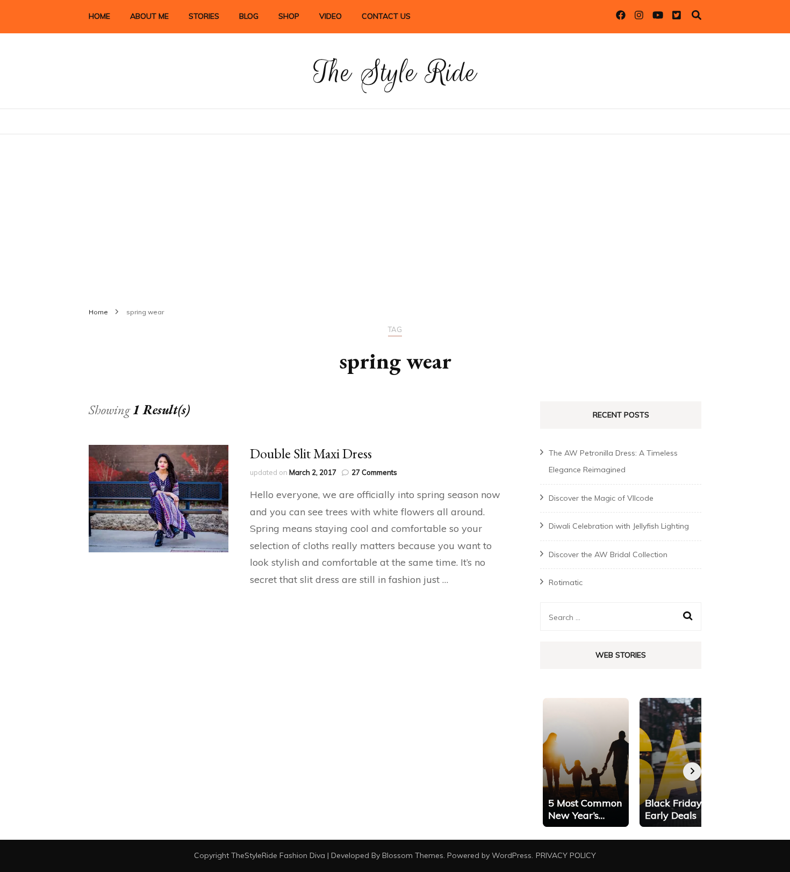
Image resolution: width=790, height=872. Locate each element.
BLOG (248, 16)
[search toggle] (696, 15)
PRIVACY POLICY (566, 855)
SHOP (288, 16)
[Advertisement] (395, 215)
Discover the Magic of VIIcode (601, 498)
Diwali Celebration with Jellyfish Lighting (619, 526)
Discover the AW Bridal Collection (608, 554)
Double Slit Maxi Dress (311, 453)
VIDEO (330, 16)
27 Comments (374, 472)
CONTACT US (386, 16)
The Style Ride (395, 72)
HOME (99, 16)
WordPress (512, 855)
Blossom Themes (412, 855)
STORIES (204, 16)
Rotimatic (566, 582)
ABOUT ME (149, 16)
